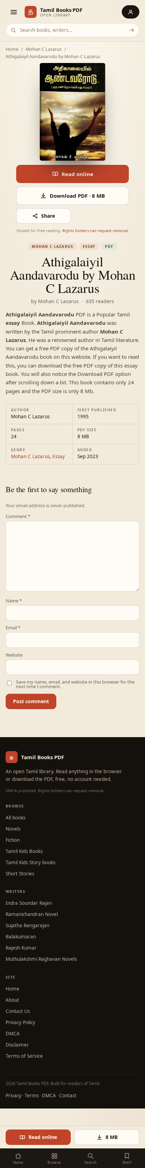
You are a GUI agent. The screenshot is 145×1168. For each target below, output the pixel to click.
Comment (18, 516)
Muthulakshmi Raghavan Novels (41, 959)
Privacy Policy (20, 1022)
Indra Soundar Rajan (29, 903)
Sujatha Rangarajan (27, 925)
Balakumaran (21, 936)
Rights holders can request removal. (95, 230)
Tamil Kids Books (24, 851)
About (12, 1000)
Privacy (13, 1095)
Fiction (13, 840)
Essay (89, 246)
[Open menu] (13, 12)
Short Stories (20, 873)
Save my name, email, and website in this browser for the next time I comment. (75, 684)
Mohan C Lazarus (44, 49)
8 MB (112, 1137)
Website (14, 655)
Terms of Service (24, 1056)
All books (15, 817)
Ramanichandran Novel (32, 914)
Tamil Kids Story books (30, 862)
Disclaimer (17, 1045)
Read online (77, 173)
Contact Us (18, 1011)
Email (13, 627)
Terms (32, 1095)
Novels (13, 829)
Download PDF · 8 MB (77, 195)
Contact (67, 1095)
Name (14, 601)
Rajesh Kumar (21, 948)
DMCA (13, 1033)
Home (12, 49)
